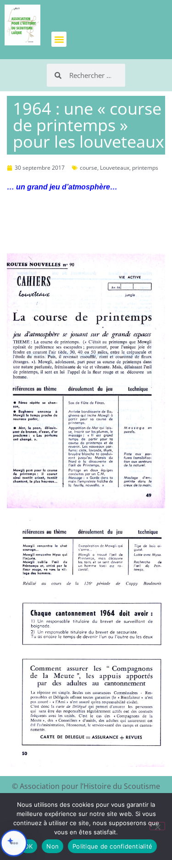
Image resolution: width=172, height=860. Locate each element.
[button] (59, 39)
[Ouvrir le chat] (14, 843)
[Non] (157, 826)
